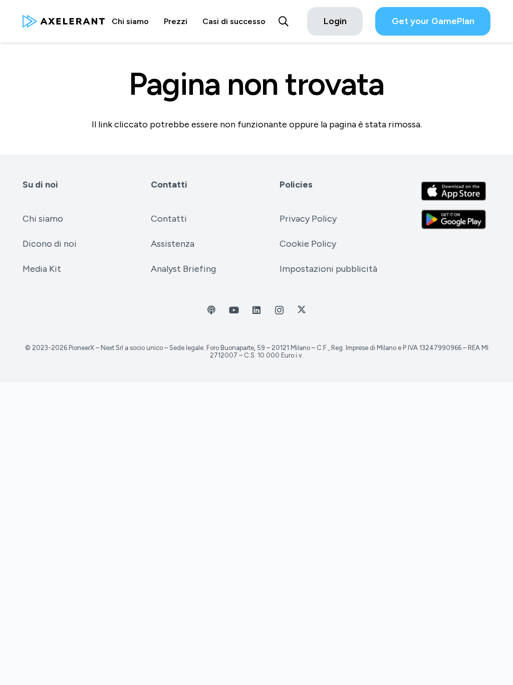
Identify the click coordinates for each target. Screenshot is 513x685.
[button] (284, 21)
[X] (302, 310)
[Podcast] (211, 310)
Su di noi (40, 184)
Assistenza (172, 243)
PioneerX (81, 348)
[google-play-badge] (453, 219)
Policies (296, 184)
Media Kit (42, 268)
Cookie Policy (308, 243)
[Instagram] (279, 310)
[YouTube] (234, 310)
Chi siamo (43, 218)
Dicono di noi (50, 243)
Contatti (169, 184)
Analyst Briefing (183, 268)
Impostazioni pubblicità (328, 268)
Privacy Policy (308, 218)
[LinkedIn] (256, 310)
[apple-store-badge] (453, 191)
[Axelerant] (64, 21)
